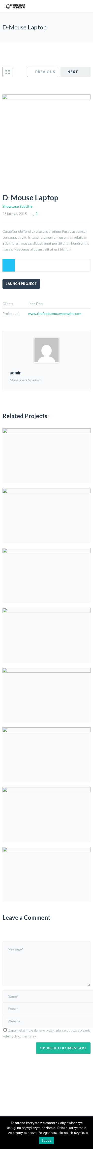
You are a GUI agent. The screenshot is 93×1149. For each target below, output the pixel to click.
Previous (45, 72)
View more (46, 455)
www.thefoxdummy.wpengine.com (55, 313)
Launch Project (21, 284)
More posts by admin (25, 380)
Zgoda (46, 1140)
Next (72, 72)
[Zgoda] (86, 1132)
